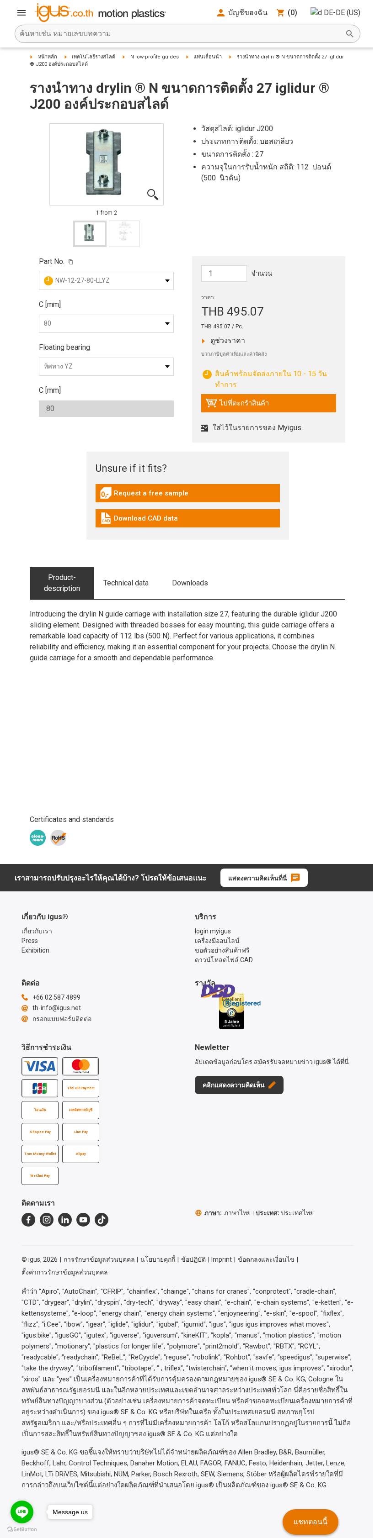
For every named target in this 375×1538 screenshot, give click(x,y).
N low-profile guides (154, 57)
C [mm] (50, 304)
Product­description (62, 583)
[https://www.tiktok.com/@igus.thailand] (101, 1220)
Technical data (126, 583)
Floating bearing (64, 347)
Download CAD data (139, 520)
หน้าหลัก (47, 57)
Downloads (190, 583)
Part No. (51, 261)
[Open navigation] (21, 12)
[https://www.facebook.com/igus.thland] (28, 1220)
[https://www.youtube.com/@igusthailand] (83, 1220)
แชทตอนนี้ (310, 1521)
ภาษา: (227, 1213)
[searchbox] (180, 33)
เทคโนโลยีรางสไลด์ (93, 57)
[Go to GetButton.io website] (22, 1529)
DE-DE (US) (342, 12)
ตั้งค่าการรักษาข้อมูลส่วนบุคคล (64, 1272)
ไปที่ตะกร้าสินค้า (237, 405)
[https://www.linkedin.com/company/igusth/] (65, 1220)
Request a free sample (144, 495)
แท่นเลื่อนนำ (207, 57)
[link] (188, 496)
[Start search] (349, 33)
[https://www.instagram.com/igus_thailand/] (47, 1220)
